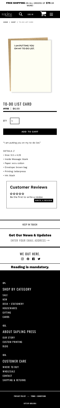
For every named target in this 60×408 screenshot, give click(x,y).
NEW (5, 299)
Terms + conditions (38, 396)
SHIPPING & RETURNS (14, 380)
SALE (5, 295)
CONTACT (7, 375)
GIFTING (7, 312)
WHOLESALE (9, 371)
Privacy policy (20, 396)
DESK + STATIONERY (13, 304)
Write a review (43, 200)
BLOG (5, 346)
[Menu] (51, 14)
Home (5, 22)
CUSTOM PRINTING (12, 342)
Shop (13, 22)
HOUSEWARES (10, 308)
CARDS (6, 317)
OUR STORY (9, 337)
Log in (31, 14)
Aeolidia (33, 403)
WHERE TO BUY (11, 367)
